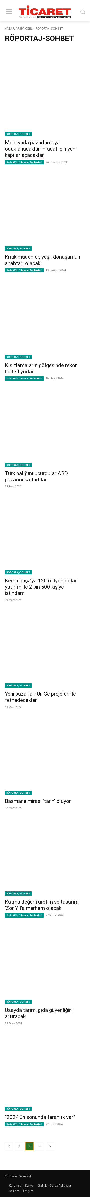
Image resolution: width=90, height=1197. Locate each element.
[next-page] (50, 1146)
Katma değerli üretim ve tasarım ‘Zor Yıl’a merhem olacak (42, 905)
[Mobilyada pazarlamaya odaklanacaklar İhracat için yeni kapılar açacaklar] (45, 96)
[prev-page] (9, 1146)
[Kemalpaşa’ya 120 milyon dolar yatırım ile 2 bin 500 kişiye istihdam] (45, 534)
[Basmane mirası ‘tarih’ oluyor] (45, 755)
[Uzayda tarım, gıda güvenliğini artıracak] (45, 964)
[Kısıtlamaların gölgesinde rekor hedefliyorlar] (45, 319)
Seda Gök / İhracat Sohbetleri (24, 162)
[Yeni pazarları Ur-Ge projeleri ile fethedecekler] (45, 647)
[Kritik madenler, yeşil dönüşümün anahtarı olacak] (45, 211)
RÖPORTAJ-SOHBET (18, 134)
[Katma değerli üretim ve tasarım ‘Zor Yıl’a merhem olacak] (45, 855)
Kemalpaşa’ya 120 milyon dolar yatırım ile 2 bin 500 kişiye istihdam (41, 587)
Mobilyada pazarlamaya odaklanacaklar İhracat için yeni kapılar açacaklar (40, 148)
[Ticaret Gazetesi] (45, 11)
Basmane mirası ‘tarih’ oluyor (38, 801)
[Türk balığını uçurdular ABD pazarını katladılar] (45, 427)
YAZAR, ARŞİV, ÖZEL (18, 28)
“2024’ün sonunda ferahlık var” (40, 1117)
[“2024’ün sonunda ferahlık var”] (45, 1071)
